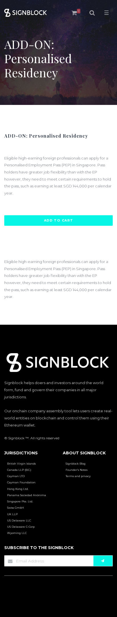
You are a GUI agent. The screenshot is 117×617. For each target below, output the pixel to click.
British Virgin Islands (21, 463)
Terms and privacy (78, 476)
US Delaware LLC (19, 520)
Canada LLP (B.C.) (19, 469)
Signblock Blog (75, 463)
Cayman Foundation (21, 482)
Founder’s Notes (76, 469)
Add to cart (58, 220)
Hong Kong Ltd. (17, 488)
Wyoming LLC (17, 533)
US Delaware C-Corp (21, 526)
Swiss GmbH (15, 507)
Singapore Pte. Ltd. (20, 501)
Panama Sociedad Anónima (26, 495)
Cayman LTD (16, 476)
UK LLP (12, 514)
